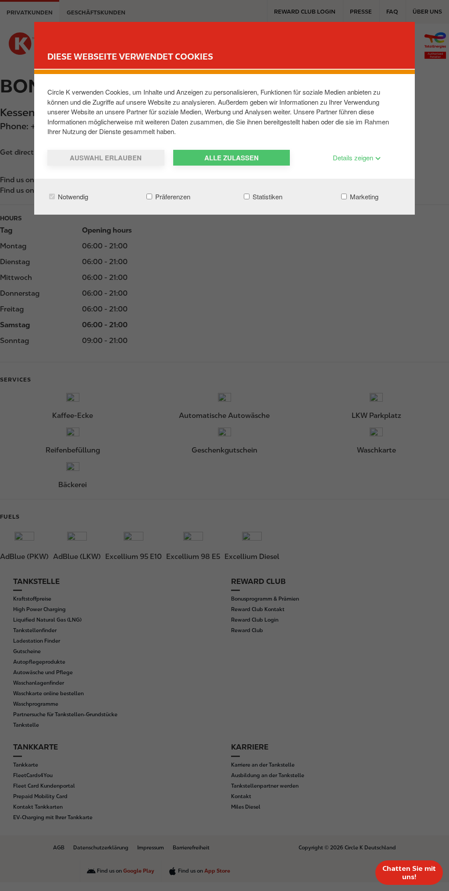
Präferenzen (171, 196)
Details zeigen (354, 157)
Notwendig (72, 196)
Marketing (363, 196)
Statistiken (266, 196)
